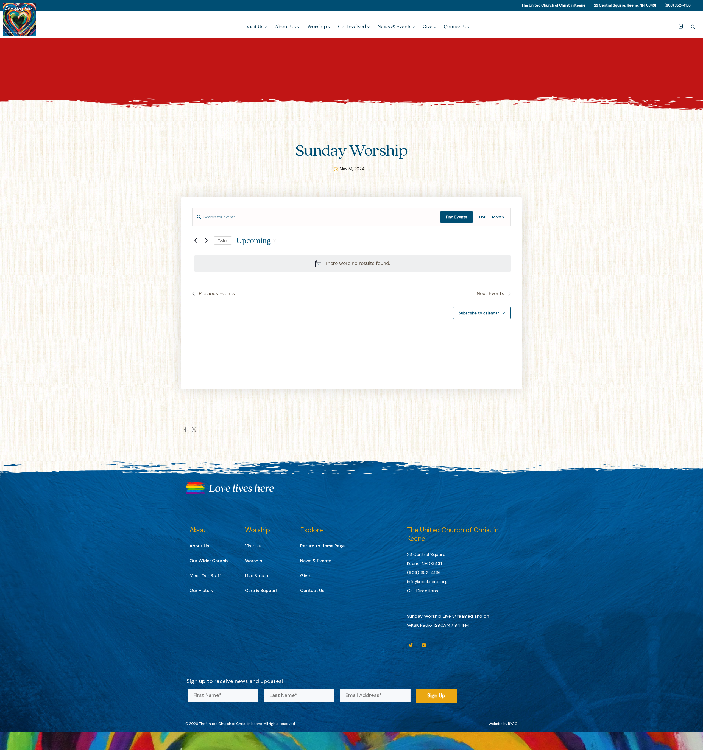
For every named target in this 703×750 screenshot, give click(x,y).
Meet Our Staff (205, 575)
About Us (285, 26)
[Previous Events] (195, 240)
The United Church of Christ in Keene (553, 5)
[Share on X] (194, 429)
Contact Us (456, 26)
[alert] (352, 263)
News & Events (394, 26)
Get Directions (422, 591)
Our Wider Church (208, 561)
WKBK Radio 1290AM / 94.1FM (438, 625)
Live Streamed (458, 616)
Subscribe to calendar (479, 312)
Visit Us (254, 26)
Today (223, 240)
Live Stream (257, 575)
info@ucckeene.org (427, 581)
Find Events (456, 216)
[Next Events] (206, 240)
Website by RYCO (503, 723)
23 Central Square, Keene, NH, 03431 (625, 5)
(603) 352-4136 (678, 5)
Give (428, 26)
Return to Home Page (322, 546)
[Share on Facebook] (185, 429)
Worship (317, 26)
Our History (201, 590)
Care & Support (261, 590)
